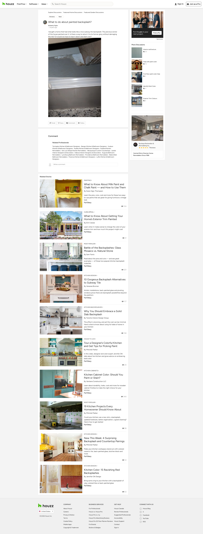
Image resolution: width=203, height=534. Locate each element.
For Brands (92, 524)
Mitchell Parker (92, 350)
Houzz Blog (146, 508)
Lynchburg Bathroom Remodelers (73, 155)
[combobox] (82, 4)
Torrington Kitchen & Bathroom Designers (66, 146)
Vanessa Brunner (92, 286)
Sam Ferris (90, 254)
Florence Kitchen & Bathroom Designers (82, 157)
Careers (66, 512)
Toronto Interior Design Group (97, 318)
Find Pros (21, 4)
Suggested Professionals (122, 515)
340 (124, 397)
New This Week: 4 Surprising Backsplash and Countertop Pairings (104, 440)
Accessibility (118, 518)
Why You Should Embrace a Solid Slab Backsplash (103, 313)
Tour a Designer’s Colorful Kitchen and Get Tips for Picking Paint (103, 344)
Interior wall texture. (149, 49)
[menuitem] (22, 4)
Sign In (116, 528)
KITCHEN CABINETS (91, 371)
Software (33, 4)
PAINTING (87, 180)
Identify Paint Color (149, 86)
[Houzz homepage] (8, 3)
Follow (82, 123)
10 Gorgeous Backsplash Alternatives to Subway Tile (105, 281)
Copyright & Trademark (71, 528)
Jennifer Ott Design (93, 477)
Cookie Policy (67, 521)
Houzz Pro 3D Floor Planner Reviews (101, 521)
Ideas (43, 4)
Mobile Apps (67, 524)
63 (125, 492)
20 (125, 365)
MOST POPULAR (89, 244)
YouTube (146, 518)
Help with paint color (150, 62)
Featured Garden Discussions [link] (94, 12)
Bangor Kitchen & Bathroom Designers (94, 146)
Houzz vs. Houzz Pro (95, 512)
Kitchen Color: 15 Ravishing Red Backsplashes (102, 471)
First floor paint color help (151, 74)
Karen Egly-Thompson (94, 191)
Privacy (65, 515)
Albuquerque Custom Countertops (98, 151)
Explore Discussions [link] (55, 12)
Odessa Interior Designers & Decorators (88, 153)
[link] (150, 148)
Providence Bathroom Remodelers (96, 155)
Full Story (87, 203)
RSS (144, 522)
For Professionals (94, 508)
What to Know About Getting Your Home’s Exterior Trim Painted (103, 217)
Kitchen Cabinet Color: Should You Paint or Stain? (103, 376)
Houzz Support (119, 521)
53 (125, 460)
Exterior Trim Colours (150, 98)
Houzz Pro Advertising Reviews (99, 518)
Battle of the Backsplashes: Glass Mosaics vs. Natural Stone (102, 249)
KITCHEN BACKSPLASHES (93, 307)
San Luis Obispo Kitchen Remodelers (74, 151)
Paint (60, 16)
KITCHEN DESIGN (90, 275)
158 (125, 333)
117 (125, 301)
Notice (72, 515)
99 (125, 428)
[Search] (53, 4)
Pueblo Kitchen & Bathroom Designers (86, 148)
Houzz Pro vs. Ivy (94, 515)
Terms (65, 518)
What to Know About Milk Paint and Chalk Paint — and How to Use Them (105, 186)
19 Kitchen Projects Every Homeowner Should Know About (102, 408)
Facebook (146, 515)
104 (125, 206)
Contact (117, 524)
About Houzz (67, 508)
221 (125, 270)
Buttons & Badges (95, 528)
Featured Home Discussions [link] (72, 12)
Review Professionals (121, 512)
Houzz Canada (119, 508)
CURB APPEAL (88, 212)
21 (125, 238)
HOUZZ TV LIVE (89, 339)
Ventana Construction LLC (96, 381)
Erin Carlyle (90, 223)
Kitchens (52, 16)
